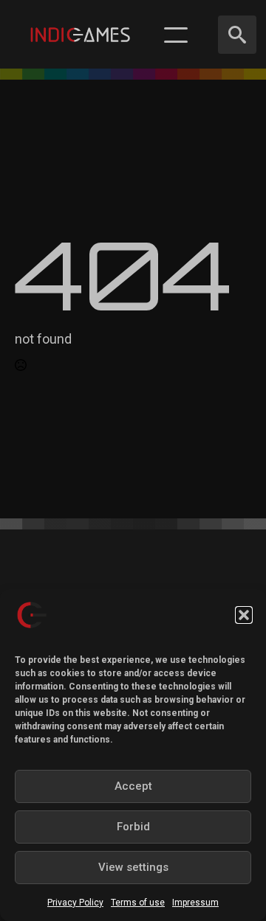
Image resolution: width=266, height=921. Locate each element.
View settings (133, 867)
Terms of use (138, 902)
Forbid (133, 826)
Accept (133, 786)
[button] (243, 615)
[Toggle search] (237, 34)
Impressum (195, 902)
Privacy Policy (75, 902)
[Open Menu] (176, 34)
